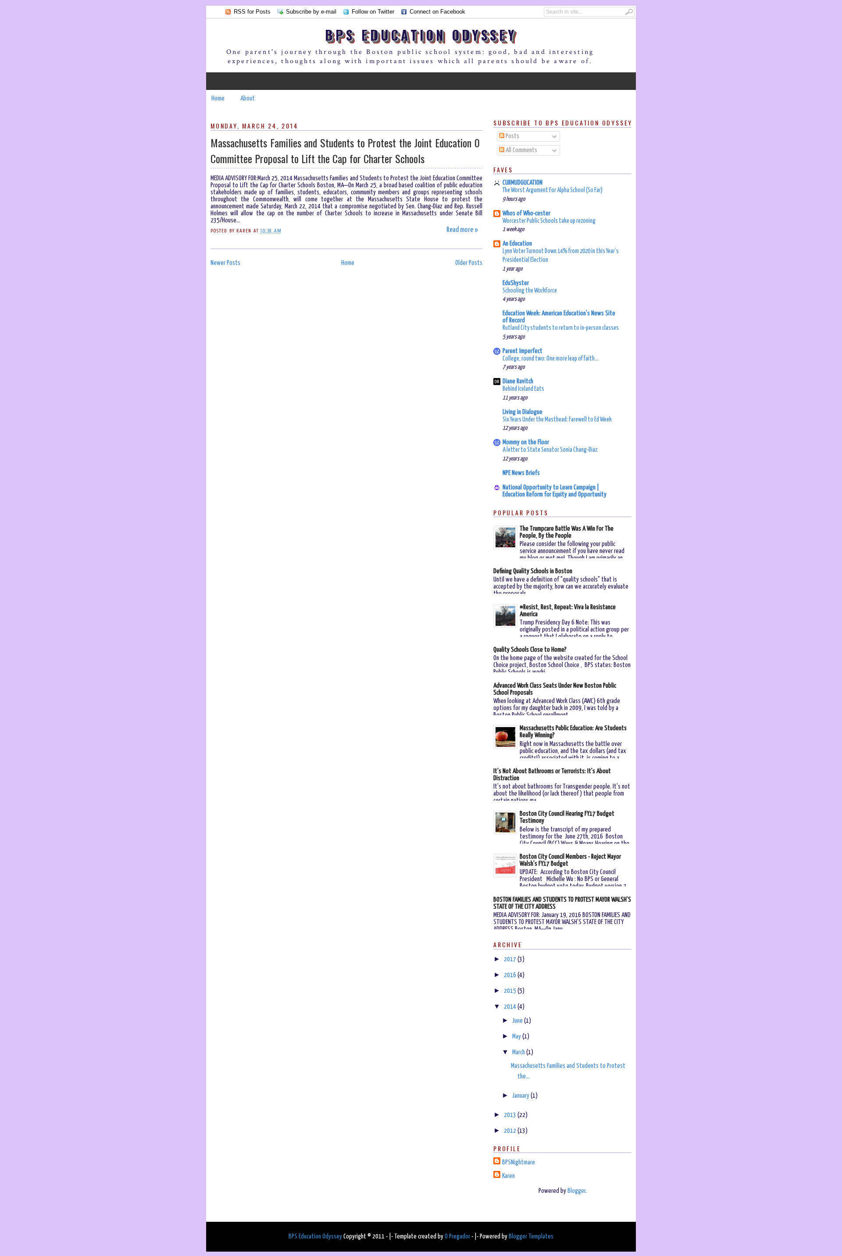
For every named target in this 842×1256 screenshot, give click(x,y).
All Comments (520, 150)
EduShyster (516, 283)
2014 (510, 1006)
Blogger (576, 1191)
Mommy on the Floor (526, 442)
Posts (511, 136)
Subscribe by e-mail (311, 11)
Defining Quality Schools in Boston (532, 571)
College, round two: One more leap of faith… (551, 359)
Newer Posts (225, 263)
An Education (517, 243)
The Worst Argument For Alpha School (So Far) (553, 190)
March (519, 1052)
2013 (510, 1115)
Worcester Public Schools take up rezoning (549, 221)
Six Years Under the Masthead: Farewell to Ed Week (557, 420)
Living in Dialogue (522, 412)
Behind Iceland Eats (523, 389)
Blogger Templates (531, 1236)
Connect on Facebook (437, 11)
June (518, 1020)
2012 (510, 1131)
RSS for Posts (252, 11)
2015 (510, 991)
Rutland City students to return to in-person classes (561, 328)
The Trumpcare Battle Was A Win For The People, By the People (567, 532)
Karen (508, 1176)
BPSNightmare (518, 1162)
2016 (510, 975)
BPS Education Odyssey (421, 35)
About (247, 98)
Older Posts (468, 263)
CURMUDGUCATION (522, 182)
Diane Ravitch (518, 381)
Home (218, 98)
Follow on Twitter (373, 11)
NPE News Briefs (521, 473)
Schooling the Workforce (530, 291)
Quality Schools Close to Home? (530, 649)
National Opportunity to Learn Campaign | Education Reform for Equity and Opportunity (555, 491)
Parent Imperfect (522, 351)
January (521, 1095)
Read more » (462, 230)
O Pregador (457, 1236)
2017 (510, 959)
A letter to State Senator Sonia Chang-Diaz (550, 450)
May (517, 1036)
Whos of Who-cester (526, 213)
